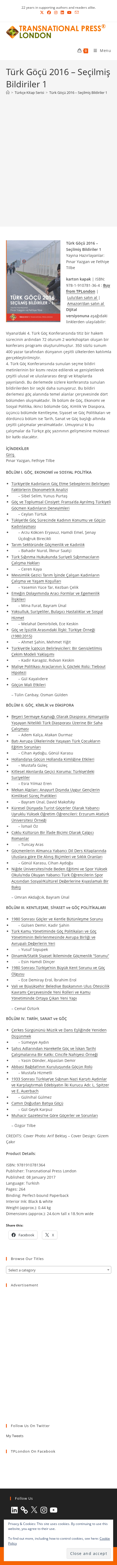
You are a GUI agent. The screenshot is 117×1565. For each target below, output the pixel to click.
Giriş (11, 454)
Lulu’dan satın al (82, 297)
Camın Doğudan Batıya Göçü (37, 1103)
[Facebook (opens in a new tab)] (49, 12)
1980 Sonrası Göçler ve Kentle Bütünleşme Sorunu (57, 919)
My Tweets (14, 1435)
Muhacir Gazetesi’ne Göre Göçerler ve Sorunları (54, 1115)
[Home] (8, 92)
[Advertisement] (58, 159)
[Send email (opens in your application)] (76, 12)
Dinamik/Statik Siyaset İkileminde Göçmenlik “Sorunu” (60, 955)
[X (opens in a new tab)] (41, 12)
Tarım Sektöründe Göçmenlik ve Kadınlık (48, 544)
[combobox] (58, 1270)
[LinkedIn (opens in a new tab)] (62, 12)
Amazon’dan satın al (86, 303)
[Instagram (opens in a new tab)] (56, 12)
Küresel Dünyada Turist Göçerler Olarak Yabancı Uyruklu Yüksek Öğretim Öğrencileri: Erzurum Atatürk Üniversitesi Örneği (60, 814)
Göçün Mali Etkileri (28, 684)
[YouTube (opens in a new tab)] (69, 12)
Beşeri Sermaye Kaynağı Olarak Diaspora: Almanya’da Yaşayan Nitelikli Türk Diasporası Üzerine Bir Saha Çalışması (60, 722)
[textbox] (58, 1270)
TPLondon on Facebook (33, 1451)
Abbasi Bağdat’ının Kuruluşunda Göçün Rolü (52, 1066)
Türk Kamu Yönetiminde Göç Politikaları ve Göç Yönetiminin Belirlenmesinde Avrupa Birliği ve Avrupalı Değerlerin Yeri (54, 937)
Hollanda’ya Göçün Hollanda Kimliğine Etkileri (52, 759)
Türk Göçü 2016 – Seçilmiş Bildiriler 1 (78, 92)
